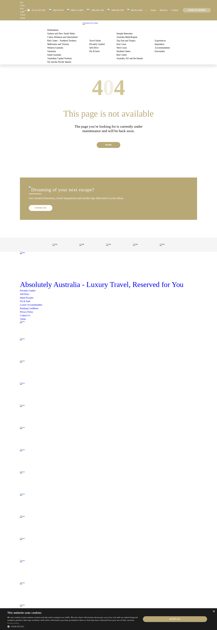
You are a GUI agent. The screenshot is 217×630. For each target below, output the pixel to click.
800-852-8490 (136, 10)
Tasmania (51, 51)
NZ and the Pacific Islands (59, 62)
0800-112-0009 (77, 10)
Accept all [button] (175, 619)
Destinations (52, 30)
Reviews (164, 10)
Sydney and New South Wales (61, 33)
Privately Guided (97, 44)
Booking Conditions (29, 308)
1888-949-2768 (117, 10)
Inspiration (159, 44)
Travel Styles (95, 40)
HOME (108, 145)
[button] (72, 626)
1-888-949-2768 (97, 10)
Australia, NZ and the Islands (129, 58)
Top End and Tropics (126, 40)
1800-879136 (58, 10)
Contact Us (25, 315)
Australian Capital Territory (59, 58)
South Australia (54, 55)
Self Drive (94, 47)
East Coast (121, 44)
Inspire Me (40, 208)
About (153, 10)
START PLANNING (197, 10)
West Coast (121, 47)
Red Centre (121, 55)
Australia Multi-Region (126, 37)
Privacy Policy (26, 312)
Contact (174, 10)
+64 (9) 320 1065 (38, 10)
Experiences (160, 40)
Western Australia (55, 47)
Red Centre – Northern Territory (61, 40)
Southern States (123, 51)
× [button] (214, 611)
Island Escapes (26, 297)
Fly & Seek (94, 51)
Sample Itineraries (124, 33)
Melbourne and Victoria (58, 44)
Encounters (160, 51)
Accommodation (162, 47)
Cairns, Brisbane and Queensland (62, 37)
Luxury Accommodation (31, 305)
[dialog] (108, 619)
